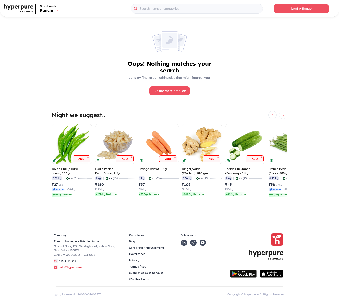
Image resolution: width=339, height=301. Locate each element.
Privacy (134, 260)
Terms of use (137, 266)
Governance (137, 254)
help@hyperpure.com (73, 267)
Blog (132, 241)
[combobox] (197, 9)
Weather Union (139, 279)
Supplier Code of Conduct (146, 273)
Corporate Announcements (147, 248)
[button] (301, 8)
